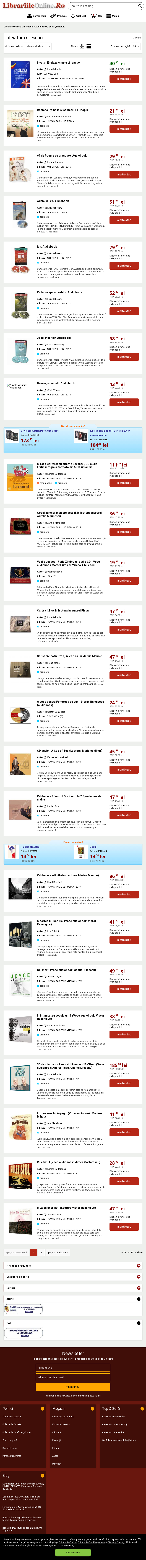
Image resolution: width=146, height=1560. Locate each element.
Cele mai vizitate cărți (113, 1432)
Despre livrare (9, 1448)
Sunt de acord (73, 1552)
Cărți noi (56, 1432)
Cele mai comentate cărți (114, 1424)
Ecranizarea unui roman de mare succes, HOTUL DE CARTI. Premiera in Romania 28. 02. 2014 (23, 1486)
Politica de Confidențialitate (91, 1542)
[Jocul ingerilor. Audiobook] (20, 364)
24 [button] (134, 46)
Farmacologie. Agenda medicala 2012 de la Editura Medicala (21, 1508)
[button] (112, 16)
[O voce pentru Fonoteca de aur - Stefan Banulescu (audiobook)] (20, 728)
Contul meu (39, 16)
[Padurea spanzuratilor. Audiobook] (20, 318)
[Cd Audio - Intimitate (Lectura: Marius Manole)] (20, 901)
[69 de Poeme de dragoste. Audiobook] (20, 181)
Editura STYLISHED (30, 435)
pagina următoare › (58, 1252)
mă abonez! (73, 1386)
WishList (81, 16)
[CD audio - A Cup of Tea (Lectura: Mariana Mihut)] (20, 777)
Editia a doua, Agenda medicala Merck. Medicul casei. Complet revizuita (22, 1518)
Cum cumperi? (9, 1440)
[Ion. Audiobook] (20, 272)
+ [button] (139, 1266)
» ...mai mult (55, 95)
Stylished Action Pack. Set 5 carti (40, 430)
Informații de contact (63, 1416)
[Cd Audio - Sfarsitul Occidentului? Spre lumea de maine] (20, 822)
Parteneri (56, 1463)
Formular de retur (61, 1424)
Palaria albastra (30, 847)
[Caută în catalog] (140, 6)
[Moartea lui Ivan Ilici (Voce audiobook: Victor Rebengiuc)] (20, 947)
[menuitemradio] (82, 46)
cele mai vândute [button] (34, 46)
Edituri (55, 1448)
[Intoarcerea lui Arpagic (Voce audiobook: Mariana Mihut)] (20, 1139)
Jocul (93, 847)
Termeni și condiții (11, 1416)
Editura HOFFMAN (29, 851)
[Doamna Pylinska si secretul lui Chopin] (20, 136)
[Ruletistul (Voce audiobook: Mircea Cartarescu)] (20, 1188)
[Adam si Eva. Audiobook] (20, 227)
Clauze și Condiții (116, 1542)
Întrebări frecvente (11, 1456)
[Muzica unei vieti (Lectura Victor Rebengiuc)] (20, 1234)
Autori (55, 1456)
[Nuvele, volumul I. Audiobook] (20, 387)
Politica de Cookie (68, 1542)
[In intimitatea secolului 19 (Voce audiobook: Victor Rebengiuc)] (20, 1041)
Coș (97, 15)
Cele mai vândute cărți (113, 1416)
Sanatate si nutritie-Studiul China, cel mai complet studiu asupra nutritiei (21, 1498)
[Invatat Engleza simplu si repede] (20, 74)
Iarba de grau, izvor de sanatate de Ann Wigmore (22, 1529)
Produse (62, 16)
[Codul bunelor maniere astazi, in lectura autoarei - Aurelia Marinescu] (20, 539)
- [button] (139, 1299)
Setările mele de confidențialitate (119, 1440)
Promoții (56, 1440)
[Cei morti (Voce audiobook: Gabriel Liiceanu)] (20, 996)
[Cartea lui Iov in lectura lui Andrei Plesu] (20, 636)
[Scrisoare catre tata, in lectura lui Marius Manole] (20, 682)
